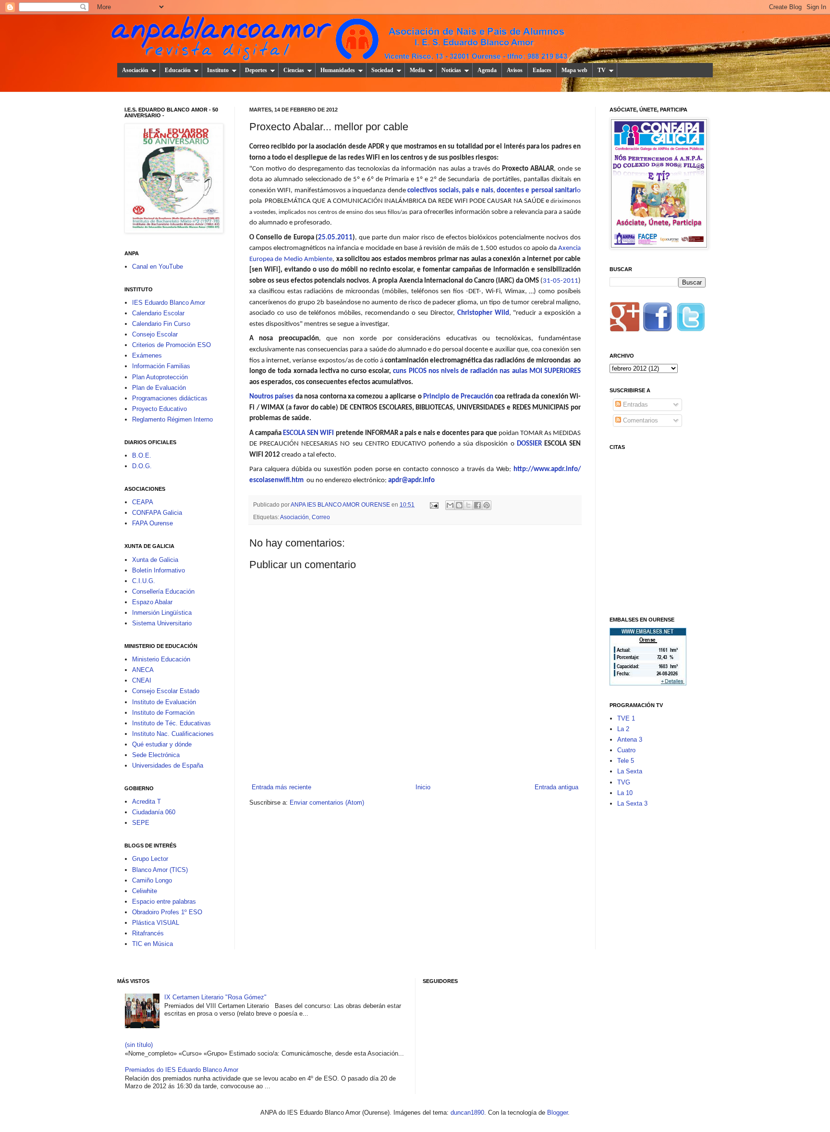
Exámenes (147, 355)
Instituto (218, 70)
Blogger (557, 1112)
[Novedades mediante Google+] (625, 320)
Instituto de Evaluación (164, 702)
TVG (623, 782)
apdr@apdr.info (411, 480)
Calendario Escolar (158, 313)
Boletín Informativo (158, 570)
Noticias (451, 70)
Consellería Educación (163, 591)
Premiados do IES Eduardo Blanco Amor (181, 1069)
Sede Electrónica (156, 755)
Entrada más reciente (281, 787)
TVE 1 (626, 718)
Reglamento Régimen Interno (172, 419)
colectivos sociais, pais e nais (450, 190)
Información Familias (161, 366)
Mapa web (574, 70)
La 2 (623, 729)
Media (417, 70)
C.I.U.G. (143, 581)
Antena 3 (629, 739)
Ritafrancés (148, 933)
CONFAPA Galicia (157, 512)
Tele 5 (625, 760)
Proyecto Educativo (159, 408)
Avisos (515, 70)
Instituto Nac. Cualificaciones (173, 733)
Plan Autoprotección (160, 377)
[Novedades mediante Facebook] (657, 320)
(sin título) (139, 1044)
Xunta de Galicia (155, 559)
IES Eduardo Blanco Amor (168, 302)
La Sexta (629, 771)
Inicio (422, 787)
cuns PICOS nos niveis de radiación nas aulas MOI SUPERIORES (487, 371)
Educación (178, 70)
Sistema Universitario (162, 623)
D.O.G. (142, 466)
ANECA (143, 669)
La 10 (625, 792)
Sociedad (382, 70)
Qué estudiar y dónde (162, 744)
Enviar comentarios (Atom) (327, 802)
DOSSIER (529, 444)
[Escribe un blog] (459, 505)
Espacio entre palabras (164, 901)
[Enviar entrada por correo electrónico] (433, 504)
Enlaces (542, 70)
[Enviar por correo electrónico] (450, 505)
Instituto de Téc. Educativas (171, 723)
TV (602, 70)
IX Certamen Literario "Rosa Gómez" (215, 997)
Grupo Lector (150, 858)
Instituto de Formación (163, 712)
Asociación (135, 70)
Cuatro (626, 750)
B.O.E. (141, 455)
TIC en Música (152, 943)
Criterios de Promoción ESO (171, 344)
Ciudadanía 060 (153, 812)
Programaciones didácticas (170, 398)
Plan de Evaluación (159, 387)
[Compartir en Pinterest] (486, 505)
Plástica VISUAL (155, 922)
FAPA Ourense (152, 523)
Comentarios (639, 420)
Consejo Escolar (155, 334)
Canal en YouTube (157, 266)
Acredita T (146, 801)
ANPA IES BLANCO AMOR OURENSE (341, 504)
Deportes (256, 70)
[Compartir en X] (468, 505)
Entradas (634, 404)
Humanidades (337, 70)
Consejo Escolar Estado (165, 691)
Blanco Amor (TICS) (160, 869)
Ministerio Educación (161, 659)
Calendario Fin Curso (161, 323)
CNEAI (141, 680)
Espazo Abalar (152, 602)
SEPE (140, 822)
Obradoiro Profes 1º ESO (167, 912)
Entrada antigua (556, 787)
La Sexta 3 (632, 803)
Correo (321, 517)
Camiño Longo (152, 880)
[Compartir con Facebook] (477, 505)
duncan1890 (467, 1112)
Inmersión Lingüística (162, 612)
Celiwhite (144, 891)
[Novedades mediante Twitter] (690, 320)
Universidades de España (167, 765)
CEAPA (142, 502)
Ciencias (293, 70)
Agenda (487, 70)
